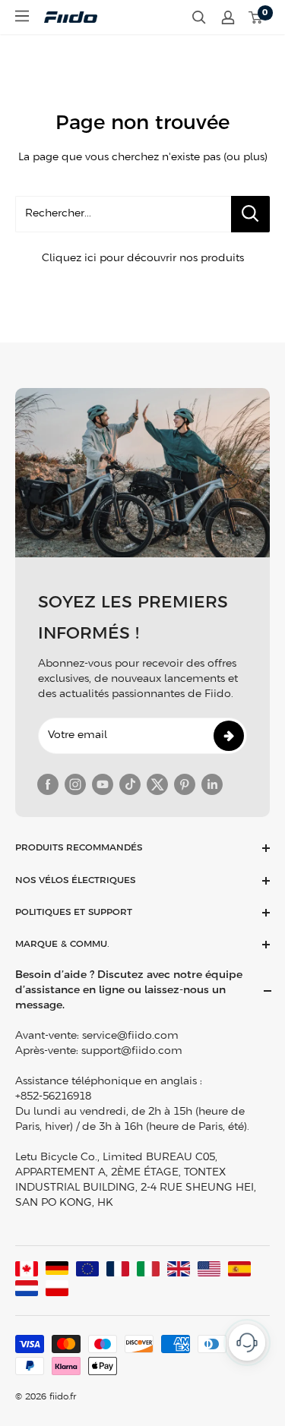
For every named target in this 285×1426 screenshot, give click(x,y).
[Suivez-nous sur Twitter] (157, 784)
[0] (256, 17)
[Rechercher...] (250, 214)
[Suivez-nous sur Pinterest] (184, 784)
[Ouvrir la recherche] (199, 17)
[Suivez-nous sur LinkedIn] (212, 784)
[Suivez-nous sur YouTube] (102, 784)
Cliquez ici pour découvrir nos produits (143, 258)
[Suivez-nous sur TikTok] (130, 784)
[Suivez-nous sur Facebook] (48, 784)
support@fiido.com (131, 1051)
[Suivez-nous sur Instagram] (75, 784)
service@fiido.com (130, 1036)
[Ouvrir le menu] (22, 16)
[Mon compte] (228, 17)
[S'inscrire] (229, 736)
